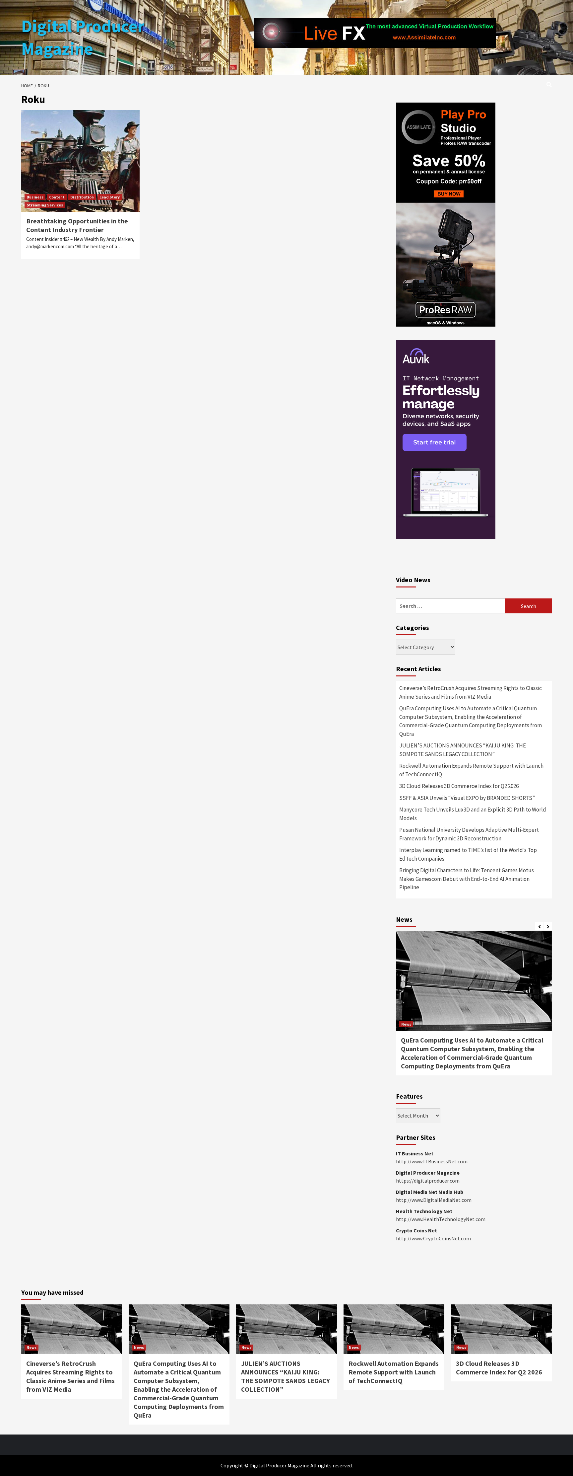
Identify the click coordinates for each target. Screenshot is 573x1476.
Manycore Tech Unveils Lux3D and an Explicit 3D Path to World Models (472, 814)
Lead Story (109, 196)
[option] (474, 1006)
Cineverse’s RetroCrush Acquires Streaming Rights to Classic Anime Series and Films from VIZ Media (470, 692)
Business (35, 196)
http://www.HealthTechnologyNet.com (440, 1219)
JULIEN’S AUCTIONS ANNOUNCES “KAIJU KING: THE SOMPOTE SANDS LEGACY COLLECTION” (462, 750)
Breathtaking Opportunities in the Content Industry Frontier (77, 225)
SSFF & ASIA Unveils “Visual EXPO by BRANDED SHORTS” (467, 798)
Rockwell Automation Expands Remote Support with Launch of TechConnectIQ (471, 770)
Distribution (82, 196)
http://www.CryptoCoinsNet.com (433, 1238)
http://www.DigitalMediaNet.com (434, 1200)
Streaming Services (45, 204)
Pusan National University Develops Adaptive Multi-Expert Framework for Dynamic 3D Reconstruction (469, 834)
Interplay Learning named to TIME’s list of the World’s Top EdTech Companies (468, 854)
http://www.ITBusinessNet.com (432, 1161)
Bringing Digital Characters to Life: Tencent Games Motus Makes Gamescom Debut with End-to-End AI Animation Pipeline (466, 879)
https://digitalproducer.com (428, 1180)
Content (57, 196)
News (406, 1024)
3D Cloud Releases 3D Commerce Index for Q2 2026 (459, 786)
